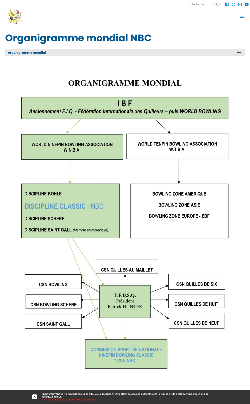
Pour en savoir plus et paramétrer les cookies (69, 399)
